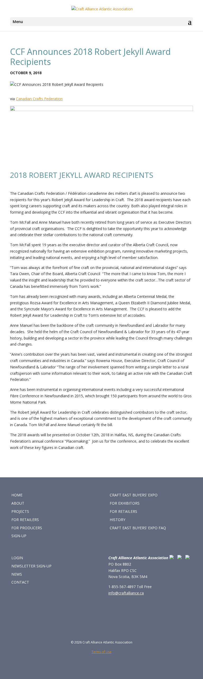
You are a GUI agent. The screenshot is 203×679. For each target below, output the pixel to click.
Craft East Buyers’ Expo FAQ (138, 527)
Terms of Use (101, 652)
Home (16, 494)
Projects (20, 511)
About (17, 503)
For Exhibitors (125, 503)
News (16, 574)
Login (17, 557)
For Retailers (25, 519)
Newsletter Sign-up (31, 565)
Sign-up (18, 535)
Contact (20, 582)
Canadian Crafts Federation (39, 98)
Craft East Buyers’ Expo (134, 494)
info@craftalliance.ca (126, 593)
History (117, 519)
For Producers (26, 527)
